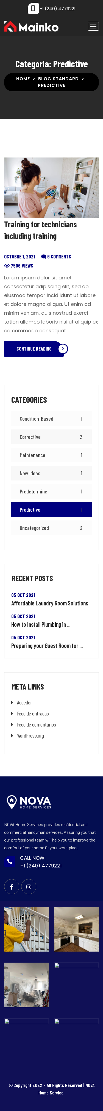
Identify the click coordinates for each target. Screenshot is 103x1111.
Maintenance (51, 455)
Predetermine (51, 491)
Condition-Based (51, 418)
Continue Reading (34, 349)
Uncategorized (51, 527)
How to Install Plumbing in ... (40, 624)
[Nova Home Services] (31, 26)
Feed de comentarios (36, 724)
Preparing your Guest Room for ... (47, 645)
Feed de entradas (33, 713)
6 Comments (59, 256)
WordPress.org (30, 735)
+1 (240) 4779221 (58, 9)
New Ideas (51, 473)
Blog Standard (58, 79)
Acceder (24, 702)
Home (23, 79)
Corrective (51, 436)
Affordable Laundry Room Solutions (49, 603)
